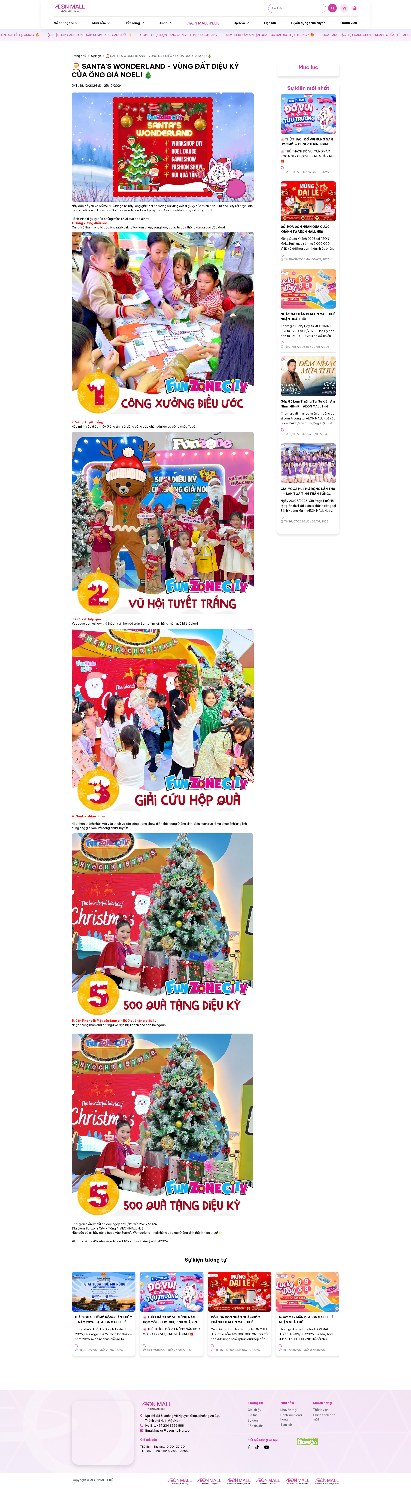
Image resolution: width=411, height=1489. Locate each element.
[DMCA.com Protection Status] (307, 1441)
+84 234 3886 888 (170, 1426)
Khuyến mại (288, 1410)
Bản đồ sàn (256, 1426)
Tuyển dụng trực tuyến (307, 23)
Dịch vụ (239, 23)
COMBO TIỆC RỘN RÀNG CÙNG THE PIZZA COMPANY (56, 35)
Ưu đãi (163, 23)
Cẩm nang (132, 23)
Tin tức (253, 1415)
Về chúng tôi (64, 23)
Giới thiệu (254, 1410)
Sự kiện (96, 56)
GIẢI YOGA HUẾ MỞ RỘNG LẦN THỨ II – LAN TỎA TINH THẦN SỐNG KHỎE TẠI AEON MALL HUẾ (308, 493)
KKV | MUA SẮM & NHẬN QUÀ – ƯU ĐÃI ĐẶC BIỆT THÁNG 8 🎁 (147, 35)
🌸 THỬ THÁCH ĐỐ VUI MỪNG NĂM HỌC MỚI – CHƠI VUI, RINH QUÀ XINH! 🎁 (307, 144)
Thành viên (348, 23)
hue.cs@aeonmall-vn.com (173, 1430)
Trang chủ (79, 56)
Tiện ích (270, 23)
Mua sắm (99, 23)
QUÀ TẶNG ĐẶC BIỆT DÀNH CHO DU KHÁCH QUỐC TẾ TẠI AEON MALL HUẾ (253, 35)
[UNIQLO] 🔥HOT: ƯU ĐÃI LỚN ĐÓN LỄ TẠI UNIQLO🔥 (354, 35)
